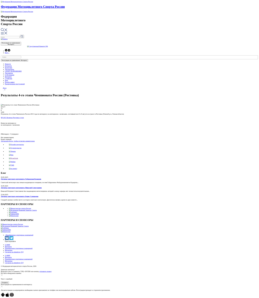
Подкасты (8, 66)
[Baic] (11, 155)
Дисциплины (9, 69)
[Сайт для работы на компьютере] (12, 296)
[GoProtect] (13, 212)
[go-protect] (13, 168)
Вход (4, 88)
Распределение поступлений (15, 84)
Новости (8, 64)
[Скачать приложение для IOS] (7, 296)
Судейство (8, 78)
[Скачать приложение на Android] (3, 296)
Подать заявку (10, 82)
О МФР (7, 245)
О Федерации (9, 75)
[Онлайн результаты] (16, 144)
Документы (9, 73)
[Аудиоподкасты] (15, 148)
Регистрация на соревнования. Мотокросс (11, 43)
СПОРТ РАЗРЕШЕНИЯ (13, 71)
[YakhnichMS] (14, 214)
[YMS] (11, 165)
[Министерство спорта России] (20, 208)
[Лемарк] (12, 151)
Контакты (8, 77)
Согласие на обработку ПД (14, 252)
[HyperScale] (13, 158)
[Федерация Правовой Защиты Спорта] (23, 210)
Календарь (8, 67)
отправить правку (45, 271)
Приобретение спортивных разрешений (19, 235)
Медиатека (8, 250)
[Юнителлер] (14, 216)
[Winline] (12, 162)
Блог (6, 80)
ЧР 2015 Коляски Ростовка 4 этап (12, 118)
